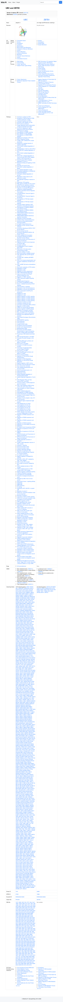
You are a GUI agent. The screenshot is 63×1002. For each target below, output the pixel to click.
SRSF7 (32, 811)
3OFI (25, 924)
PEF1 (20, 749)
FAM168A (32, 659)
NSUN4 (17, 737)
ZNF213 (32, 884)
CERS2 (27, 631)
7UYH (33, 955)
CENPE (21, 630)
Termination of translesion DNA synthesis (26, 304)
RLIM (20, 781)
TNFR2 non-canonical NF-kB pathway (25, 307)
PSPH (20, 769)
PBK (17, 747)
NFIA (34, 731)
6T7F (17, 947)
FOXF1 (32, 663)
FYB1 (22, 664)
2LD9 (19, 912)
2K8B (32, 909)
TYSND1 (26, 844)
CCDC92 (22, 624)
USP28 (28, 863)
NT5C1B (21, 737)
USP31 (20, 865)
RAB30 (28, 770)
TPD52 (21, 833)
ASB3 (20, 605)
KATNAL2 (18, 690)
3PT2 (20, 926)
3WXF (23, 928)
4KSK (17, 934)
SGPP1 (33, 799)
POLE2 (27, 755)
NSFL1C (27, 735)
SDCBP (20, 797)
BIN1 (20, 614)
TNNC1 (29, 829)
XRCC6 (17, 879)
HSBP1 (30, 680)
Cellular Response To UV (43, 101)
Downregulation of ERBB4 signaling (25, 132)
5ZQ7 (19, 942)
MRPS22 (30, 717)
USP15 (27, 861)
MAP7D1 (28, 702)
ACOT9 (17, 589)
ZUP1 (21, 888)
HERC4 (17, 677)
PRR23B (33, 765)
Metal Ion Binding (42, 72)
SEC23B (18, 798)
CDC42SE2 (18, 627)
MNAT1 (33, 712)
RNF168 (25, 786)
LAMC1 (17, 696)
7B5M (25, 951)
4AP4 (17, 930)
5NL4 (19, 940)
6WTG (17, 951)
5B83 (24, 938)
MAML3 (38, 589)
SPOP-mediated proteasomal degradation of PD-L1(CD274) (26, 541)
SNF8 (24, 806)
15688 (38, 894)
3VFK (25, 927)
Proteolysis (19, 974)
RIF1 (23, 780)
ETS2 (17, 658)
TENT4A (21, 822)
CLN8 (34, 634)
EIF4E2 (17, 653)
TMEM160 (23, 826)
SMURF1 (27, 805)
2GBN (20, 908)
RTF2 (28, 792)
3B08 (19, 919)
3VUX (31, 927)
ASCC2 (26, 605)
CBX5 (31, 623)
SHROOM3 (32, 801)
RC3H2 (28, 776)
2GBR (23, 908)
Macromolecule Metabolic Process (24, 971)
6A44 (25, 942)
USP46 (24, 868)
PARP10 (28, 745)
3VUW (28, 927)
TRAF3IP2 (18, 834)
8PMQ (19, 960)
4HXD (28, 931)
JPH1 (27, 688)
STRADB (21, 813)
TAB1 (34, 815)
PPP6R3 (18, 762)
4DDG (31, 930)
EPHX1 (17, 655)
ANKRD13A (26, 596)
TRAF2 (29, 833)
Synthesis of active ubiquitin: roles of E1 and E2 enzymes (26, 395)
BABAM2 (27, 610)
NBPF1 (24, 726)
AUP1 (21, 609)
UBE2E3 (18, 850)
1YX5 (28, 905)
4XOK (20, 937)
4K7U (30, 933)
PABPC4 (18, 745)
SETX (20, 799)
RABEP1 (23, 772)
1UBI (34, 903)
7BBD (31, 951)
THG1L (17, 823)
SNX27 (24, 808)
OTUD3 (28, 741)
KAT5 (50, 588)
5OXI (20, 941)
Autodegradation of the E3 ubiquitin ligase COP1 (25, 246)
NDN (45, 589)
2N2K (20, 915)
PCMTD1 (30, 747)
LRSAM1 (24, 699)
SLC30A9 (27, 802)
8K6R (27, 959)
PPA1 (32, 756)
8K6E (19, 959)
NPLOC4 (30, 734)
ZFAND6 (26, 883)
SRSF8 (17, 812)
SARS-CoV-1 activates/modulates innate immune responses (26, 493)
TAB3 (19, 816)
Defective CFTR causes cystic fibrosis (25, 313)
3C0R (28, 919)
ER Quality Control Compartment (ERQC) (26, 427)
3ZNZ (34, 928)
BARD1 (24, 612)
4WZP (17, 937)
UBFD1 (21, 854)
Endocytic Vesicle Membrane (23, 56)
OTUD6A (21, 742)
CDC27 (24, 626)
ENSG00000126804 (41, 897)
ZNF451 (17, 886)
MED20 (21, 709)
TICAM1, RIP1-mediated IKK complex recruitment (25, 141)
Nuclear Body (41, 43)
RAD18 (30, 772)
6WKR (32, 949)
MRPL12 (25, 715)
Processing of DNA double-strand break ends (26, 334)
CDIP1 (20, 628)
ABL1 (17, 588)
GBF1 (27, 666)
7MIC (32, 953)
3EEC (17, 920)
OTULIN (21, 744)
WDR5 (27, 875)
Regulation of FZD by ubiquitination (25, 271)
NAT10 (21, 726)
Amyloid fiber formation (22, 523)
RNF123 (25, 783)
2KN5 (31, 910)
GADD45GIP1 (29, 664)
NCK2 (21, 728)
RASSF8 (31, 774)
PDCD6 (17, 748)
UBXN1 (24, 855)
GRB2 (26, 669)
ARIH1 (29, 602)
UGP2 (34, 856)
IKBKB (20, 684)
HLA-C (29, 677)
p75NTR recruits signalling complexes (25, 185)
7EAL (20, 952)
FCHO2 (33, 662)
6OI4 (17, 945)
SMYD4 (17, 806)
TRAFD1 (33, 834)
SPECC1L (22, 809)
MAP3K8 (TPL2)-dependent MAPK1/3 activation (25, 315)
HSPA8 (25, 681)
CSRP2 (28, 639)
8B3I (20, 958)
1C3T (17, 902)
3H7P (25, 920)
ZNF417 (42, 592)
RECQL (21, 777)
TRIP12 (32, 838)
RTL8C (17, 794)
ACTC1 (27, 589)
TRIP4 (17, 840)
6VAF (31, 948)
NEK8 (21, 731)
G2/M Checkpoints (21, 371)
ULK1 (24, 858)
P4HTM (28, 744)
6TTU (25, 947)
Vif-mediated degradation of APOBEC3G (26, 171)
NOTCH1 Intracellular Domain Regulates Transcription (26, 191)
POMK (25, 756)
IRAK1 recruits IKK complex (23, 462)
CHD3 (25, 632)
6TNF (22, 947)
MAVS (27, 706)
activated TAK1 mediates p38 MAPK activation (25, 258)
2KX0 (34, 910)
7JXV (28, 952)
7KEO (17, 953)
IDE (29, 683)
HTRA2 (32, 681)
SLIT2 (28, 804)
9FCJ (25, 965)
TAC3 (22, 816)
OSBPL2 (25, 740)
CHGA (32, 632)
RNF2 (21, 787)
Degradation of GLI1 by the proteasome (26, 288)
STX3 (28, 813)
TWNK (17, 844)
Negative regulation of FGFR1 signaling (25, 296)
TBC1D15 (22, 818)
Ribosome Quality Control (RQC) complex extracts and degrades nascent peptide (26, 554)
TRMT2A (21, 840)
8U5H (30, 962)
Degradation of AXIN (21, 268)
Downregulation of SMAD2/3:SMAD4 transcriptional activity (25, 208)
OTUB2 (20, 741)
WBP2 (17, 875)
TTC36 (23, 841)
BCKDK (21, 613)
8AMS (33, 956)
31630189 (40, 574)
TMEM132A (18, 826)
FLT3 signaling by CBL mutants (24, 502)
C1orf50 (24, 619)
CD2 (33, 624)
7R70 (25, 955)
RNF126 (33, 783)
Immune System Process (44, 83)
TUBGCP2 (30, 843)
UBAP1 (27, 845)
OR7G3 (21, 740)
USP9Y (17, 870)
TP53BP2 (18, 833)
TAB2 (17, 816)
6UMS (20, 948)
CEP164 (28, 630)
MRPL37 (22, 716)
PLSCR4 (29, 754)
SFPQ (27, 799)
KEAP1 (20, 691)
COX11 (29, 638)
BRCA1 (28, 616)
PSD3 (21, 766)
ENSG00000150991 (20, 897)
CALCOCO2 (32, 619)
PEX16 (30, 749)
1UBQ (17, 905)
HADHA (28, 673)
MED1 (31, 708)
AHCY (17, 592)
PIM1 (54, 589)
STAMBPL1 (29, 812)
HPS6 (24, 680)
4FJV (22, 931)
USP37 (20, 866)
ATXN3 (26, 607)
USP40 (30, 866)
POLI (33, 755)
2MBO (33, 912)
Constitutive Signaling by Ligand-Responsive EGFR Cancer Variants (25, 128)
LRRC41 (20, 699)
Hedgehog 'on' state (21, 293)
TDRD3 (30, 820)
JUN (30, 688)
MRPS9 (17, 720)
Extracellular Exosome (22, 58)
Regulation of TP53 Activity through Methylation (25, 361)
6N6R (28, 944)
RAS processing (20, 485)
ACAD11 (32, 588)
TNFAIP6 (30, 827)
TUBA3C (30, 841)
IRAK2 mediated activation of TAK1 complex (25, 466)
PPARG (17, 758)
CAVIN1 (28, 621)
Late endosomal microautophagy (24, 474)
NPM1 (34, 734)
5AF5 (34, 937)
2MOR (28, 913)
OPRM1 (17, 740)
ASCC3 (30, 605)
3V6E (22, 927)
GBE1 (24, 666)
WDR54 (31, 875)
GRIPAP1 (30, 669)
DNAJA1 (29, 648)
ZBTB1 (47, 19)
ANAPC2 (18, 595)
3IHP (19, 921)
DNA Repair (40, 89)
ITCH (25, 687)
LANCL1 (21, 696)
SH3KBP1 (18, 801)
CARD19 (18, 621)
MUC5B (21, 723)
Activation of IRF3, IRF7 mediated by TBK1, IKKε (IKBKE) (25, 459)
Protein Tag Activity (21, 64)
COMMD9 (18, 637)
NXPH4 (24, 738)
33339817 (24, 582)
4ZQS (25, 937)
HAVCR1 (18, 674)
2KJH (25, 910)
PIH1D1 (33, 751)
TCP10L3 (24, 820)
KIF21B (22, 692)
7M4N (23, 953)
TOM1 (21, 830)
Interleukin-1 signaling (22, 445)
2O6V (26, 915)
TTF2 (26, 841)
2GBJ (31, 906)
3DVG (30, 919)
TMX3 (22, 827)
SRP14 (22, 811)
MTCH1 (26, 720)
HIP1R (25, 677)
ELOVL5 (23, 653)
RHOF (17, 780)
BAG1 (30, 610)
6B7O (33, 942)
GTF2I (29, 670)
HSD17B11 (18, 681)
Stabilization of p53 (21, 373)
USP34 (31, 865)
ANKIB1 (22, 596)
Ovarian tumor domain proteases (24, 327)
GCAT (30, 666)
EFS (22, 652)
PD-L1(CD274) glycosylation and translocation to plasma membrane (24, 547)
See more (18, 985)
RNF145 (30, 784)
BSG (20, 617)
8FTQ (30, 958)
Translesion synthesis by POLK (24, 302)
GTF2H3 (21, 670)
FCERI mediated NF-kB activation (24, 235)
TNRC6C (18, 830)
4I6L (31, 931)
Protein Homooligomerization (44, 111)
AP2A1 (29, 599)
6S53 (30, 945)
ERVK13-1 (28, 656)
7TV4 (28, 955)
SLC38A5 (18, 804)
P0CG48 (17, 899)
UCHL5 (24, 856)
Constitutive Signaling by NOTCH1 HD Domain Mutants (25, 233)
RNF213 (24, 787)
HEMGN (47, 588)
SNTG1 (20, 808)
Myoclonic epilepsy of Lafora (23, 252)
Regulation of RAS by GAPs (23, 306)
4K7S (28, 933)
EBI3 (33, 651)
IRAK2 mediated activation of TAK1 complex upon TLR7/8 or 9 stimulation (25, 514)
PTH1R (24, 769)
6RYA (28, 945)
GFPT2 (33, 666)
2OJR (28, 915)
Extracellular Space (21, 40)
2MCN (20, 913)
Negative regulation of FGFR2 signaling (25, 297)
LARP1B (33, 696)
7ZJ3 (22, 956)
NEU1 (27, 731)
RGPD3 (24, 779)
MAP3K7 (18, 702)
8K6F (22, 959)
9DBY (25, 963)
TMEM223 (18, 827)
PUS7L (17, 770)
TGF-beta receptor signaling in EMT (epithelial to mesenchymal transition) (25, 205)
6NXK (33, 944)
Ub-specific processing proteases (24, 325)
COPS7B (18, 638)
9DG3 (31, 963)
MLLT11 (29, 712)
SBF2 (20, 795)
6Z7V (20, 951)
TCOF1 (20, 820)
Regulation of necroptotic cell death (25, 310)
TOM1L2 (29, 830)
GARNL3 (21, 666)
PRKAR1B (18, 763)
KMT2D (32, 694)
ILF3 (26, 684)
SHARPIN (23, 801)
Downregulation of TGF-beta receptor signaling (25, 199)
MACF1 (17, 701)
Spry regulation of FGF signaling (24, 133)
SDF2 (23, 797)
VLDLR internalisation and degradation (25, 393)
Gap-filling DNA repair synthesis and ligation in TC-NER (25, 352)
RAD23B (22, 773)
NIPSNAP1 (31, 733)
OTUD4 (31, 741)
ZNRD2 (17, 887)
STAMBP (25, 812)
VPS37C (22, 873)
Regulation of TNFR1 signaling (24, 277)
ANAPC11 (32, 594)
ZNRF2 (24, 887)
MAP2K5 (33, 701)
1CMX (19, 902)
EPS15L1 (31, 655)
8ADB (30, 956)
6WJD (29, 949)
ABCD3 (31, 587)
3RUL (28, 926)
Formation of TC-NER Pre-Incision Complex (24, 345)
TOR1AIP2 (26, 831)
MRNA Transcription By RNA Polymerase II (47, 103)
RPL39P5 (21, 790)
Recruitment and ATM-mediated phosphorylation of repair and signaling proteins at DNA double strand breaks (25, 331)
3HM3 (31, 920)
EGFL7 (24, 652)
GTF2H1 (17, 670)
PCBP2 (22, 747)
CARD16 (30, 620)
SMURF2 (32, 805)
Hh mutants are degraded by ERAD (25, 282)
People (18, 2)
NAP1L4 (17, 726)
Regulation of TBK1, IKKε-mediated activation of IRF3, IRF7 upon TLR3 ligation (25, 529)
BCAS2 (17, 613)
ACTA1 (20, 589)
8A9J (24, 956)
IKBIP (17, 684)
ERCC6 (20, 656)
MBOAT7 (18, 708)
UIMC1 (20, 858)
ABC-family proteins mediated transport (26, 253)
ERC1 (17, 656)
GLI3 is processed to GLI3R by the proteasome (25, 291)
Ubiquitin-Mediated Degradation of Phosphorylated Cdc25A (24, 374)
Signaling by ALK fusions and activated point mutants (26, 505)
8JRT (33, 958)
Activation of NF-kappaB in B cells (24, 122)
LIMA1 (21, 698)
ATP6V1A (22, 607)
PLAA (31, 752)
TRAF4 (22, 834)
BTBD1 (22, 617)
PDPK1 (28, 748)
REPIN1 (28, 777)
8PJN (17, 960)
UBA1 (29, 844)
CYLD (32, 642)
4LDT (25, 934)
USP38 (24, 866)
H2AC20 (33, 671)
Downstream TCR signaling (23, 182)
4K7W (33, 933)
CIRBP (30, 634)
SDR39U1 (30, 797)
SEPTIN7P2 (31, 798)
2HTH (29, 908)
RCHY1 (32, 776)
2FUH (25, 906)
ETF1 (32, 656)
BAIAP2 (17, 612)
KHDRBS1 (27, 691)
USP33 (27, 865)
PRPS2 (29, 765)
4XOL (23, 937)
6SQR (33, 945)
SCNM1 (38, 591)
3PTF (22, 926)
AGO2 (23, 591)
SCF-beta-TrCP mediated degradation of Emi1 (26, 150)
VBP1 (24, 870)
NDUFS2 (25, 730)
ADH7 (20, 591)
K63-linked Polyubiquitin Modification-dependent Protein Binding (46, 76)
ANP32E (22, 599)
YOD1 (34, 879)
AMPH (23, 594)
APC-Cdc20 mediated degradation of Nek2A (25, 167)
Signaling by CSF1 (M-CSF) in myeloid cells (25, 489)
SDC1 (29, 795)
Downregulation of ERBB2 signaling (25, 392)
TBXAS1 (25, 819)
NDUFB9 (21, 730)
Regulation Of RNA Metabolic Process (46, 985)
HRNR (27, 680)
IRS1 (21, 687)
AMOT (20, 594)
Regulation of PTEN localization (24, 423)
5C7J (27, 938)
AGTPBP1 (30, 591)
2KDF (19, 910)
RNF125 (29, 783)
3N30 (31, 923)
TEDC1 (17, 822)
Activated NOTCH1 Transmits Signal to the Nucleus (25, 194)
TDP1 (27, 820)
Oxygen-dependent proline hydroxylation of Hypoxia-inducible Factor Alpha (26, 125)
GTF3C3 (21, 671)
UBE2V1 (29, 852)
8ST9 (22, 962)
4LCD (22, 934)
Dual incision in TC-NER (22, 350)
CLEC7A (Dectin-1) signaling (23, 286)
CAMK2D (21, 620)
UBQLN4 (18, 855)
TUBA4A (22, 843)
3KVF (17, 923)
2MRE (31, 913)
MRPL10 (21, 715)
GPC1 (23, 669)
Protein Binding (20, 62)
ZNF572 (46, 592)
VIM (17, 872)
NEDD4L (18, 731)
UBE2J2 (17, 851)
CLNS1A (18, 635)
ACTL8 (17, 591)
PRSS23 (18, 766)
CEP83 (24, 631)
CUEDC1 (25, 641)
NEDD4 (33, 730)
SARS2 (31, 794)
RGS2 (27, 779)
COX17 (32, 638)
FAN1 (20, 660)
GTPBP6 (26, 671)
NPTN (20, 735)
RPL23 (29, 788)
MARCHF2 (18, 705)
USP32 (24, 865)
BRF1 (17, 617)
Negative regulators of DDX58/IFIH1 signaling (25, 457)
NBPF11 (32, 726)
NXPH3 (20, 738)
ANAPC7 (22, 595)
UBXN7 (17, 856)
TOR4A (30, 831)
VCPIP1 (33, 870)
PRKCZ (25, 763)
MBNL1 (30, 706)
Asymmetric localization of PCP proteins (26, 267)
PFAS (33, 749)
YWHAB (17, 880)
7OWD (22, 955)
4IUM (19, 933)
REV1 (32, 777)
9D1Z (19, 963)
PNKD (20, 755)
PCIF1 (26, 747)
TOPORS (21, 831)
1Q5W (23, 903)
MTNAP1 (22, 722)
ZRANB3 (18, 888)
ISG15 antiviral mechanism (23, 124)
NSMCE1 (32, 735)
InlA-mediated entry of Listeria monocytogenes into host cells (24, 409)
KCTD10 (26, 690)
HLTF (32, 677)
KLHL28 (25, 694)
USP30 (17, 865)
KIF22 (25, 692)
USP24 (17, 863)
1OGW (20, 903)
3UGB (17, 927)
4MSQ (20, 935)
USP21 (28, 862)
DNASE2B (26, 649)
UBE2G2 (26, 850)
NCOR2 (33, 728)
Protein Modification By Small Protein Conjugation (25, 976)
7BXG (17, 952)
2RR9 (20, 916)
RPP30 (31, 790)
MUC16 (17, 723)
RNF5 (23, 788)
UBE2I (51, 591)
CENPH (24, 630)
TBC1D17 (27, 818)
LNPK (33, 698)
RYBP (23, 794)
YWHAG (21, 880)
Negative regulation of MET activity (25, 363)
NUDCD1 (25, 737)
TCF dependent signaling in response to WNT (26, 180)
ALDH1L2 (21, 592)
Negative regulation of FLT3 (23, 501)
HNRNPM (18, 680)
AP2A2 (32, 599)
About (13, 2)
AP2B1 (17, 600)
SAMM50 (27, 794)
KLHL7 (28, 694)
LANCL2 (25, 696)
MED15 (17, 709)
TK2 (32, 823)
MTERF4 (30, 720)
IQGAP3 (17, 687)
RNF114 (17, 783)
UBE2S (21, 852)
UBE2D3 (22, 848)
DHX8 (23, 646)
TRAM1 (17, 836)
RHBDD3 (31, 779)
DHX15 (20, 646)
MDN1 (28, 708)
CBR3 (28, 623)
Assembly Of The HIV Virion (23, 165)
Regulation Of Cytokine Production (46, 82)
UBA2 (32, 844)
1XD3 (22, 905)
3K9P (33, 921)
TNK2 (26, 829)
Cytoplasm (19, 44)
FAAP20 (33, 658)
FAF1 (17, 659)
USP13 (20, 861)
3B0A (22, 919)
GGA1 (20, 667)
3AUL (17, 919)
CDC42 (31, 626)
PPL (26, 758)
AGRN (26, 591)
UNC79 (29, 858)
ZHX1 (21, 884)
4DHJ (17, 931)
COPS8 (21, 638)
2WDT (28, 916)
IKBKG (23, 684)
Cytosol (18, 50)
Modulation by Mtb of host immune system (24, 479)
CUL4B (26, 642)
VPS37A (33, 872)
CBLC (22, 623)
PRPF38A (21, 765)
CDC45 (22, 627)
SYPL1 (30, 815)
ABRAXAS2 (27, 588)
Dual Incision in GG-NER (22, 343)
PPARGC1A (22, 758)
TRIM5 (28, 838)
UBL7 (24, 854)
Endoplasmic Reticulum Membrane (25, 49)
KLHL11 (17, 694)
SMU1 (23, 805)
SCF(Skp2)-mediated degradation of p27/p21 (25, 174)
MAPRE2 (27, 703)
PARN (24, 745)
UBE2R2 (18, 852)
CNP (27, 635)
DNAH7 (24, 648)
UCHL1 (20, 856)
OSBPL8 (29, 740)
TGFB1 (28, 822)
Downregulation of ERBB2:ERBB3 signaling (24, 135)
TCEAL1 (32, 819)
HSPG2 (29, 681)
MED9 (24, 709)
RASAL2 (23, 774)
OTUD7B (18, 744)
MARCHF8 (23, 706)
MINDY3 (21, 712)
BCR (28, 613)
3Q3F (25, 926)
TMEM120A (22, 824)
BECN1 (31, 613)
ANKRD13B (32, 596)
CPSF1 (17, 639)
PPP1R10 (18, 759)
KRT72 (17, 695)
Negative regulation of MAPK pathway (25, 309)
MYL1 (21, 724)
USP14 (24, 861)
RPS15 (20, 791)
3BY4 (25, 919)
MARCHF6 (28, 705)
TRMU (24, 840)
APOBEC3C (18, 602)
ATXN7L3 (18, 609)
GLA (30, 667)
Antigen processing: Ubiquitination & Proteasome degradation (25, 532)
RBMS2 (25, 776)
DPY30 (27, 651)
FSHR (17, 664)
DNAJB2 (18, 649)
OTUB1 (17, 741)
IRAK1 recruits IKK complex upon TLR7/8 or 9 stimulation (24, 511)
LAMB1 (31, 695)
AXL (27, 609)
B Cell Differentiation (42, 96)
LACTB (20, 695)
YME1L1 (31, 879)
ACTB (24, 589)
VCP (30, 870)
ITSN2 (17, 688)
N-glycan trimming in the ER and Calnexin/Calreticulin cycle (24, 274)
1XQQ (25, 905)
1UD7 (20, 905)
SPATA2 (17, 809)
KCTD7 (29, 690)
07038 (17, 894)
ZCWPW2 (26, 882)
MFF (32, 709)
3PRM (17, 926)
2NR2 (23, 915)
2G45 (28, 906)
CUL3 (19, 642)
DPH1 (24, 651)
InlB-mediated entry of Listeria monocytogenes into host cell (23, 404)
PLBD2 (17, 754)
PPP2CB (31, 759)
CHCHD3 (22, 632)
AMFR (17, 594)
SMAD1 (20, 805)
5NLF (22, 940)
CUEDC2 (29, 641)
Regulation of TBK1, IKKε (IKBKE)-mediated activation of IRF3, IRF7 (25, 525)
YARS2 (23, 879)
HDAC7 (20, 676)
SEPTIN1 (26, 798)
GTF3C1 (17, 671)
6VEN (17, 949)
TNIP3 (20, 829)
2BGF (20, 906)
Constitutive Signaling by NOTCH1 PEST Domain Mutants (26, 228)
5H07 (17, 940)
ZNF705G (22, 886)
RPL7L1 (25, 790)
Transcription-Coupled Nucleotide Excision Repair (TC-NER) (24, 348)
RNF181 (33, 786)
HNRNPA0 (29, 678)
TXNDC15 (21, 844)
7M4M (20, 953)
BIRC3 (25, 614)
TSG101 (31, 840)
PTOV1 (27, 769)
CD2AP (17, 626)
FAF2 (19, 659)
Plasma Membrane (21, 51)
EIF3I (34, 652)
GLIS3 (17, 669)
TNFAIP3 (26, 827)
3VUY (17, 928)
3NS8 (19, 924)
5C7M (30, 938)
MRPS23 (18, 719)
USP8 (29, 869)
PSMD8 (17, 769)
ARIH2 (33, 602)
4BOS (22, 930)
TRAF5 (25, 834)
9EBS (33, 963)
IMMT (29, 684)
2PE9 (31, 915)
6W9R (23, 949)
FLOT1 (25, 663)
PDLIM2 (24, 748)
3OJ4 (30, 924)
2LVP (25, 912)
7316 (17, 891)
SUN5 (20, 815)
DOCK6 (21, 651)
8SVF (25, 962)
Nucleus (19, 42)
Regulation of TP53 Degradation (24, 359)
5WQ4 (25, 941)
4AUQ (19, 930)
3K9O (30, 921)
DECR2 (30, 645)
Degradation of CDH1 (21, 521)
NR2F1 (23, 735)
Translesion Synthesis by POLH (24, 121)
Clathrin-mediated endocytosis (24, 391)
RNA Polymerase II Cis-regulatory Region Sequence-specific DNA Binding (47, 62)
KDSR (17, 691)
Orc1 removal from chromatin (23, 366)
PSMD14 (22, 767)
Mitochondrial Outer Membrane (24, 47)
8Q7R (25, 960)
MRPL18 (29, 715)
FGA (20, 663)
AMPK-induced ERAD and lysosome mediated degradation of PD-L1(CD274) (25, 544)
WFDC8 (24, 876)
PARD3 (21, 745)
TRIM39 (21, 838)
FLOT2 (28, 663)
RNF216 (28, 787)
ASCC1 (23, 605)
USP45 (20, 868)
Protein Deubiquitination (22, 978)
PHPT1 (29, 751)
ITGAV (28, 687)
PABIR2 (32, 744)
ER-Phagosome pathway (22, 130)
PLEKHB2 (24, 754)
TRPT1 (27, 840)
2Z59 (19, 917)
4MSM (17, 935)
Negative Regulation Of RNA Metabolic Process (46, 982)
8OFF (32, 959)
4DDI (34, 930)
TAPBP (31, 816)
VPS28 (26, 872)
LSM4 (28, 699)
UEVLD (28, 856)
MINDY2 (17, 712)
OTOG (33, 740)
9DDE (28, 963)
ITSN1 (31, 687)
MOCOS (17, 713)
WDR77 (20, 876)
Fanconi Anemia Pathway (22, 354)
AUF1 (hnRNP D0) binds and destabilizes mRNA (26, 265)
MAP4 (21, 702)
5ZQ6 (17, 942)
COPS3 (29, 637)
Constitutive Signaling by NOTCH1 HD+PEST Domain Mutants (24, 237)
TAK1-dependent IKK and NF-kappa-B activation (25, 255)
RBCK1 (21, 776)
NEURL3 (30, 731)
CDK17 (24, 628)
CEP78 (20, 631)
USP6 (24, 869)
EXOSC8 (23, 658)
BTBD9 (26, 617)
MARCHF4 (23, 705)
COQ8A (25, 638)
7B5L (22, 951)
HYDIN (21, 683)
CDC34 (27, 626)
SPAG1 (31, 808)
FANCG (43, 588)
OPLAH (33, 738)
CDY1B (17, 630)
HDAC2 (28, 674)
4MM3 (31, 934)
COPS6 (33, 637)
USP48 (31, 868)
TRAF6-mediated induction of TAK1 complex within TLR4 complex (25, 469)
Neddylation (19, 425)
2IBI (31, 908)
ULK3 (26, 858)
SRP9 (25, 811)
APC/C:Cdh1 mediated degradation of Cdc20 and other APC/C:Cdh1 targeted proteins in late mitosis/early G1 (25, 157)
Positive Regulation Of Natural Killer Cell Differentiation (47, 98)
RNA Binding (20, 61)
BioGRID (15, 14)
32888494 (49, 569)
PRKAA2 (29, 762)
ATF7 (33, 606)
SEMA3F (22, 798)
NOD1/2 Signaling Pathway (23, 139)
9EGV (17, 965)
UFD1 (31, 856)
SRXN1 (21, 812)
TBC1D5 (17, 819)
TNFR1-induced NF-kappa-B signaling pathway (25, 278)
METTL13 (28, 709)
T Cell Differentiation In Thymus (45, 100)
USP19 (21, 862)
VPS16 (19, 872)
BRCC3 (32, 616)
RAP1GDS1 (18, 774)
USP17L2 (18, 862)
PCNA (33, 747)
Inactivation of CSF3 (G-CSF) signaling (25, 496)
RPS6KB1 (18, 792)
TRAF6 (29, 834)
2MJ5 (25, 913)
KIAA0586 (18, 692)
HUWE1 (17, 683)
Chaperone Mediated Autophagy (24, 473)
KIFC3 (28, 692)
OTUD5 (17, 742)
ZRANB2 (32, 887)
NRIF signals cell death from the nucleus (26, 183)
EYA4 (30, 658)
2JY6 (22, 909)
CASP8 (24, 621)
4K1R (25, 933)
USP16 (31, 861)
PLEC (20, 754)
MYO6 (26, 724)
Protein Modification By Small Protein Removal (25, 983)
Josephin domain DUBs (22, 324)
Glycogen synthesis (21, 245)
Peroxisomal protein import (23, 446)
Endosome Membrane (22, 53)
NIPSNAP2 (18, 734)
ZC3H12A (33, 880)
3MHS (25, 923)
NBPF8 (25, 727)
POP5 (29, 756)
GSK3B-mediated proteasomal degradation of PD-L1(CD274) (24, 539)
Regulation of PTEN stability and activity (26, 424)
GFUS (17, 667)
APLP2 (31, 600)
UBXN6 (32, 855)
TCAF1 (28, 819)
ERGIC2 (24, 656)
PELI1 (27, 749)
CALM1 (17, 620)
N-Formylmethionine (21, 566)
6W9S (26, 949)
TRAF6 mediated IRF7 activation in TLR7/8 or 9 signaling (25, 508)
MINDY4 (25, 712)
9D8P (22, 963)
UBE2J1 (30, 850)
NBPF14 (22, 727)
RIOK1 (28, 780)
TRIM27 (29, 837)
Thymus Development (43, 110)
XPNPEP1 (27, 877)
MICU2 (28, 710)
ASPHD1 (18, 606)
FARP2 (23, 660)
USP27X (24, 863)
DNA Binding (41, 67)
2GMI (26, 908)
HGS (20, 677)
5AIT (19, 938)
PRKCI (22, 763)
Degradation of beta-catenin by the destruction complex (24, 177)
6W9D (20, 949)
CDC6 (26, 627)
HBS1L (21, 674)
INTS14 (30, 685)
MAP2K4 (29, 701)
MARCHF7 (18, 706)
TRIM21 (30, 836)
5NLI (25, 940)
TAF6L (28, 816)
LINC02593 (25, 698)
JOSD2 (24, 688)
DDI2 (17, 645)
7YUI (17, 956)
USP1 (25, 859)
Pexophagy (19, 487)
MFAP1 (42, 589)
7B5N (28, 951)
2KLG (28, 910)
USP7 (27, 869)
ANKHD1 (18, 596)
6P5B (19, 945)
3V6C (20, 927)
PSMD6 (30, 767)
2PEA (17, 916)
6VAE (29, 948)
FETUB (17, 663)
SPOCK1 (27, 809)
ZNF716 (26, 886)
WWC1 (31, 876)
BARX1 (27, 612)
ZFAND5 (22, 883)
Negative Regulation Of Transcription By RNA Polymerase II (47, 80)
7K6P (31, 952)
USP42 (17, 868)
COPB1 (22, 637)
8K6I (24, 959)
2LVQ (27, 912)
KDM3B (33, 690)
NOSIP (22, 734)
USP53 (17, 869)
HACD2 (25, 673)
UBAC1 (20, 845)
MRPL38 (26, 716)
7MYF (17, 955)
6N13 (25, 944)
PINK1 (21, 752)
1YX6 (31, 905)
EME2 (26, 653)
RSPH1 (22, 792)
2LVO (22, 912)
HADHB (32, 673)
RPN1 (28, 790)
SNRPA (32, 806)
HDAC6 (17, 676)
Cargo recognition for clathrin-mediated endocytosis (25, 388)
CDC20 (20, 626)
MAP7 (24, 702)
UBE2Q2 (33, 851)
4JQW (22, 933)
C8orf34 (27, 619)
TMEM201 (28, 826)
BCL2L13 (25, 613)
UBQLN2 (32, 854)
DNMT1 (17, 651)
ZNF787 (30, 886)
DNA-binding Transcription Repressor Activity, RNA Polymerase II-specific (46, 64)
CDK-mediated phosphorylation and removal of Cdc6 (25, 368)
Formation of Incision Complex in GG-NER (25, 338)
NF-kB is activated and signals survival (25, 186)
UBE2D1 (18, 848)
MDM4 (24, 708)
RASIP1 (27, 774)
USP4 (27, 866)
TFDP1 (25, 822)
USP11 (32, 859)
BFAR (17, 614)
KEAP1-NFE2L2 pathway (22, 516)
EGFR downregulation (22, 172)
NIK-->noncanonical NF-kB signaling (25, 311)
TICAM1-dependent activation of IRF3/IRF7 (24, 440)
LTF (30, 699)
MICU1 (24, 710)
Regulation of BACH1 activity (23, 503)
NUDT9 (29, 737)
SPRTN (30, 809)
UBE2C (31, 847)
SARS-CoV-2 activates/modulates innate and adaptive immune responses (26, 498)
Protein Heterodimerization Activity (46, 74)
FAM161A (39, 588)
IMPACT (32, 684)
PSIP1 (24, 766)
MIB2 (17, 710)
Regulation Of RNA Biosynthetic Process (47, 977)
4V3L (32, 935)
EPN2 (20, 655)
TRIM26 (25, 837)
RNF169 (29, 786)
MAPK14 (18, 703)
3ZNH (28, 928)
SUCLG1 (32, 813)
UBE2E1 (30, 848)
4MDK (28, 934)
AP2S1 (24, 600)
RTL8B (31, 792)
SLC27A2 (23, 802)
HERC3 (31, 676)
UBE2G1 (22, 850)
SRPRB (29, 811)
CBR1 (25, 623)
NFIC (17, 733)
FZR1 (25, 664)
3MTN (28, 923)
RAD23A (18, 773)
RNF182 (17, 787)
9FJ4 (30, 965)
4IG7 (17, 933)
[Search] (60, 2)
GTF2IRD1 (33, 670)
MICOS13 (20, 710)
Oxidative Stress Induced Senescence (25, 220)
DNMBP (31, 649)
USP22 (31, 862)
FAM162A (28, 659)
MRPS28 (26, 719)
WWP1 (17, 877)
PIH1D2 (51, 589)
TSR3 (17, 841)
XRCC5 (31, 877)
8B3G (17, 958)
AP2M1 (20, 600)
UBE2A (27, 847)
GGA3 (23, 667)
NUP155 (33, 737)
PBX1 (19, 747)
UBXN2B (28, 855)
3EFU (20, 920)
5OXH (17, 941)
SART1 (17, 795)
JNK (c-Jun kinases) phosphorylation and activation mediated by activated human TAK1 (26, 261)
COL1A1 (30, 635)
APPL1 (23, 602)
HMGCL (21, 678)
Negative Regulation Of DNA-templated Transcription (47, 972)
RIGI (25, 780)
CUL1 (33, 641)
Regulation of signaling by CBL (24, 450)
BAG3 (33, 610)
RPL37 (17, 790)
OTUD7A (30, 742)
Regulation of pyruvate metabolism (24, 537)
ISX (23, 687)
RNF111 (31, 781)
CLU (21, 635)
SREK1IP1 (18, 811)
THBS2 (31, 822)
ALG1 (24, 592)
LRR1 (17, 699)
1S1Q (26, 903)
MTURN (29, 722)
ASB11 (31, 603)
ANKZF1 (18, 599)
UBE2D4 (26, 848)
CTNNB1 (18, 641)
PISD (24, 752)
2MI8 (23, 913)
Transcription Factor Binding (44, 987)
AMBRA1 (28, 592)
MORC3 (25, 713)
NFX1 (19, 733)
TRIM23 (17, 837)
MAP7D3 (32, 702)
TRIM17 (26, 836)
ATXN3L (30, 607)
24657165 (26, 12)
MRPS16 (22, 717)
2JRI (19, 909)
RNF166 (21, 786)
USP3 (31, 863)
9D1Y (17, 963)
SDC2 (32, 795)
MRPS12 (18, 717)
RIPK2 (17, 781)
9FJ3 (28, 965)
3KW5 (20, 923)
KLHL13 (21, 694)
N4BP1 (30, 724)
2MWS (17, 915)
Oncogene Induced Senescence (24, 224)
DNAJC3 (22, 649)
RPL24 (32, 788)
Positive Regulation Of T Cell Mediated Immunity (46, 87)
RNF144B (26, 784)
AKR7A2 (48, 587)
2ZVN (25, 917)
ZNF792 (33, 886)
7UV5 (31, 955)
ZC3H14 (17, 882)
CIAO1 (27, 634)
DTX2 (30, 651)
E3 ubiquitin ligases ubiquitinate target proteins (25, 401)
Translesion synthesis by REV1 (24, 117)
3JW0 (27, 921)
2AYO (17, 906)
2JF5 (17, 909)
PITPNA (28, 752)
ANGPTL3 (26, 595)
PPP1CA (33, 758)
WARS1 (31, 873)
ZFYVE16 (30, 883)
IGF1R (32, 683)
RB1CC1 (18, 776)
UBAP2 (31, 845)
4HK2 (25, 931)
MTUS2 (33, 722)
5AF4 (31, 937)
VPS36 (29, 872)
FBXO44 (29, 662)
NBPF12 (17, 727)
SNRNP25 (27, 806)
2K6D (29, 909)
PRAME (21, 762)
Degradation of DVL (21, 270)
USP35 (17, 866)
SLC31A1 (32, 802)
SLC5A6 (22, 804)
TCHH (17, 820)
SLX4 (31, 804)
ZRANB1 (28, 887)
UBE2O (25, 851)
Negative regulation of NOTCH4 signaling (26, 471)
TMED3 (17, 824)
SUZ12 (23, 815)
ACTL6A (31, 589)
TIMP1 (27, 823)
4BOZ (25, 930)
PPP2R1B (18, 760)
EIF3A (28, 652)
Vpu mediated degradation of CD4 (24, 169)
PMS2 (17, 755)
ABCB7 (28, 587)
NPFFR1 (26, 734)
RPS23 (24, 791)
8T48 (28, 962)
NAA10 (33, 724)
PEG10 (23, 749)
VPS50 (25, 873)
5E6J (33, 938)
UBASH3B (23, 847)
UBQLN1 (28, 854)
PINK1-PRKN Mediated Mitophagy (24, 272)
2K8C (17, 910)
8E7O (22, 958)
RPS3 (31, 791)
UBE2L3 (21, 851)
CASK (21, 621)
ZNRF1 (20, 887)
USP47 (27, 868)
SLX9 (17, 805)
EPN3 (23, 655)
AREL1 (26, 602)
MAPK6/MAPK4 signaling (23, 320)
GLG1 (32, 667)
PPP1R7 (22, 759)
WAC (28, 873)
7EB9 (25, 952)
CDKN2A (28, 628)
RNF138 (17, 784)
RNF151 (17, 786)
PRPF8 (25, 765)
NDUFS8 (29, 730)
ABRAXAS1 (21, 588)
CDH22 (17, 628)
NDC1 (17, 730)
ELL (20, 653)
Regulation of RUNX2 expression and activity (25, 415)
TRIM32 (33, 837)
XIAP (23, 877)
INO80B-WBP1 (21, 685)
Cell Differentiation (42, 94)
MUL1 (24, 723)
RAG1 (25, 773)
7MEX (29, 953)
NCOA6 (29, 728)
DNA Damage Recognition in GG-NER (25, 336)
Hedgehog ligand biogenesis (23, 281)
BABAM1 (22, 610)
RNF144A (22, 784)
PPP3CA (32, 760)
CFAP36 (17, 632)
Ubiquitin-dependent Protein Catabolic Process (25, 980)
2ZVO (28, 917)
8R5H (28, 960)
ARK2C (17, 603)
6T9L (19, 947)
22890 (38, 891)
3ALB (33, 917)
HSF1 (22, 681)
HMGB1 (17, 678)
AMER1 (32, 592)
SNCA (20, 806)
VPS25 (22, 872)
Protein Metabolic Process (23, 969)
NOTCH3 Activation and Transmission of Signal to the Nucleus (26, 434)
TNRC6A (33, 829)
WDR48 (24, 875)
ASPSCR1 (22, 606)
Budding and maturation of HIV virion (25, 137)
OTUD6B (25, 742)
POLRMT (22, 756)
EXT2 (27, 658)
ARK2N (21, 603)
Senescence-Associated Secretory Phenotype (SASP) (24, 221)
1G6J (30, 902)
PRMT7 (17, 765)
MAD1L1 (21, 701)
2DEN (22, 906)
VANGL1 (21, 870)
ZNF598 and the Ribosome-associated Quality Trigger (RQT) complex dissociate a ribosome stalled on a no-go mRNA (26, 562)
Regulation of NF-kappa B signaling (25, 517)
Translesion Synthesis (43, 93)
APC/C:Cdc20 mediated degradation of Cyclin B (25, 146)
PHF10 (17, 751)
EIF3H (31, 652)
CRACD (24, 639)
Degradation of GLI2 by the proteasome (26, 289)
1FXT (28, 902)
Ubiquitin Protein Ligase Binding (24, 65)
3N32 (34, 923)
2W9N (25, 916)
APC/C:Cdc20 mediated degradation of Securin (25, 153)
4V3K (29, 935)
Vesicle (18, 57)
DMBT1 (17, 648)
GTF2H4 (25, 670)
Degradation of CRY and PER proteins (25, 549)
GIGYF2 (27, 667)
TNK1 (23, 829)
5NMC (27, 940)
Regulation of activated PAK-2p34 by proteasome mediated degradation (25, 188)
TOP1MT (33, 830)
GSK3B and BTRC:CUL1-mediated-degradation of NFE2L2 (25, 519)
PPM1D (29, 758)
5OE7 (30, 940)
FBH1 (29, 660)
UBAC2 (24, 845)
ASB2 (17, 605)
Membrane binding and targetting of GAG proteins (26, 163)
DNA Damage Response (43, 92)
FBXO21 (17, 662)
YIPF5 (27, 879)
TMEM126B (27, 824)
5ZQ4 (31, 941)
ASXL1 (26, 606)
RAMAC (29, 773)
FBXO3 (21, 662)
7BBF (34, 951)
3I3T (34, 920)
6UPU (23, 948)
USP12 (17, 861)
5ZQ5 (34, 941)
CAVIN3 (32, 621)
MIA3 (34, 709)
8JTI (17, 959)
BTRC (31, 617)
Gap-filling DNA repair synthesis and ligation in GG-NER (25, 341)
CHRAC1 (21, 634)
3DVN (33, 919)
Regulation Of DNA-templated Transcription (44, 969)
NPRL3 (17, 735)
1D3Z (22, 902)
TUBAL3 (26, 843)
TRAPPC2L (22, 836)
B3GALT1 (30, 609)
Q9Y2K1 (39, 899)
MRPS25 (22, 719)
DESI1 (17, 646)
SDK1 (26, 797)
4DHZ (19, 931)
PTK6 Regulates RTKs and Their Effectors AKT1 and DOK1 (24, 380)
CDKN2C (32, 628)
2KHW (22, 910)
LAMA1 (24, 695)
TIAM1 (24, 823)
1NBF (17, 903)
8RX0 (31, 960)
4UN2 (26, 935)
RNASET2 (24, 781)
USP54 (20, 869)
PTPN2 (31, 769)
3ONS (33, 924)
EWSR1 (54, 587)
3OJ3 (27, 924)
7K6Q (34, 952)
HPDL (21, 680)
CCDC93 (26, 624)
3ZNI (31, 928)
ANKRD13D (18, 598)
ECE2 (19, 652)
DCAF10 (25, 644)
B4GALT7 (18, 610)
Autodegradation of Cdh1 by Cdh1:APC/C (26, 149)
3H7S (28, 920)
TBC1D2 (31, 818)
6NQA (30, 944)
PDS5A (32, 748)
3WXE (20, 928)
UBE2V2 (33, 852)
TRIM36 (17, 838)
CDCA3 (29, 627)
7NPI (20, 955)
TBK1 (21, 819)
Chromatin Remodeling (43, 90)
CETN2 (31, 631)
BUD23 (20, 619)
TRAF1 (42, 591)
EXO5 (20, 658)
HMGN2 (25, 678)
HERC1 (28, 676)
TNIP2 (17, 829)
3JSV (22, 921)
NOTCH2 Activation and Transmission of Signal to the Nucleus (26, 240)
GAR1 (17, 666)
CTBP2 (31, 639)
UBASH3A (18, 847)
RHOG (20, 780)
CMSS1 (24, 635)
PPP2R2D (23, 760)
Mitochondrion (20, 46)
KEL (23, 691)
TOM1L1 (25, 830)
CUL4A (22, 642)
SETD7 (17, 799)
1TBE (31, 903)
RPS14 (17, 791)
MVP (31, 723)
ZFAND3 (17, 883)
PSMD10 (32, 766)
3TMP (31, 926)
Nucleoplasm (20, 43)
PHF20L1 (21, 751)
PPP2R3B (27, 760)
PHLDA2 (25, 751)
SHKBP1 (27, 801)
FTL (19, 664)
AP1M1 (25, 599)
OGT (27, 738)
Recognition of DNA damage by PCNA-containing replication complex (25, 118)
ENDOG (30, 653)
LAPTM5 (29, 696)
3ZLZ (26, 928)
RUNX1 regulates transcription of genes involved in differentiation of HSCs (26, 412)
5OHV (33, 940)
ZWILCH (24, 888)
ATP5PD (18, 607)
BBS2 (31, 612)
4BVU (28, 930)
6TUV (27, 947)
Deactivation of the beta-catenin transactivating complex (24, 249)
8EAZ (25, 958)
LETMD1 (18, 698)
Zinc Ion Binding (41, 69)
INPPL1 (27, 685)
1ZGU (34, 905)
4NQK (23, 935)
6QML (25, 945)
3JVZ (25, 921)
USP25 (20, 863)
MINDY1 (31, 710)
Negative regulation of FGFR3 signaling (25, 299)
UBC (26, 19)
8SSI (34, 960)
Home (9, 2)
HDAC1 (25, 674)
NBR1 (32, 727)
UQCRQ (22, 859)
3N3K (17, 924)
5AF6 (17, 938)
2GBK (34, 906)
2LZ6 (30, 912)
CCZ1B (29, 624)
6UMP (17, 948)
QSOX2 (21, 770)
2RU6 (22, 916)
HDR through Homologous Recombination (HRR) (26, 317)
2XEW (31, 916)
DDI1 (33, 644)
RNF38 (17, 788)
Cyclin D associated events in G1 (24, 370)
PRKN (29, 763)
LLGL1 (29, 698)
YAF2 (20, 879)
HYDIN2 (25, 683)
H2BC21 (17, 673)
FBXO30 (25, 662)
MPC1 (28, 713)
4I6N (33, 931)
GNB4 (20, 669)
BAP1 (21, 612)
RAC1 (27, 772)
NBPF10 (28, 726)
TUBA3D (18, 843)
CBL (17, 623)
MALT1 (25, 701)
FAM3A (17, 660)
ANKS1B (33, 598)
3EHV (22, 920)
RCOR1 (17, 777)
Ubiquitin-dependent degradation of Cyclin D (26, 377)
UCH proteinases (21, 321)
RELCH (24, 777)
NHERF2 (26, 733)
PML (32, 754)
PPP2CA (27, 759)
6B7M (30, 942)
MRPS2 (26, 717)
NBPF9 (29, 727)
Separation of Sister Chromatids (24, 218)
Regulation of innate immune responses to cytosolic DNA (26, 242)
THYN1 (20, 823)
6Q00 (22, 945)
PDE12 (20, 748)
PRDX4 (25, 762)
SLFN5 (25, 804)
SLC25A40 (18, 802)
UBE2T (25, 852)
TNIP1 (33, 827)
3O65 (22, 924)
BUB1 (17, 619)
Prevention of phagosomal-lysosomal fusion (25, 476)
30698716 (30, 569)
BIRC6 (29, 614)
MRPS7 (30, 719)
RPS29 (27, 791)
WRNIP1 (28, 876)
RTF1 (25, 792)
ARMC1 (24, 603)
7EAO (22, 952)
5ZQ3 (28, 941)
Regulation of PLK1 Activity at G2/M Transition (25, 226)
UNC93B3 (18, 859)
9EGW (20, 965)
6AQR (27, 942)
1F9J (25, 902)
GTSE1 (29, 671)
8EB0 (28, 958)
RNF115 (21, 783)
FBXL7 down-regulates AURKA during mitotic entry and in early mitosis (25, 386)
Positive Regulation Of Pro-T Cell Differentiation (45, 113)
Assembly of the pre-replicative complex (26, 364)
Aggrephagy (19, 482)
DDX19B (20, 645)
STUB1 (25, 813)
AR (51, 587)
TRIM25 (21, 837)
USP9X (33, 869)
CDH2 (32, 627)
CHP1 (17, 634)
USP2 (25, 862)
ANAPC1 (27, 594)
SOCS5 (28, 808)
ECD (17, 652)
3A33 (31, 917)
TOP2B (17, 831)
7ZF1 (19, 956)
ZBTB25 (38, 592)
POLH (31, 755)
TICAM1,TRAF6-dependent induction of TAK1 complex (26, 443)
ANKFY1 (31, 595)
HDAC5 (32, 674)
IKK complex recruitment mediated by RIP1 (25, 464)
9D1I (33, 962)
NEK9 (24, 731)
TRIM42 (46, 591)
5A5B (28, 937)
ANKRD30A (23, 598)
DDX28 (23, 645)
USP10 (28, 859)
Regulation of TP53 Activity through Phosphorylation (25, 356)
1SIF (29, 903)
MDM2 (21, 708)
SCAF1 (23, 795)
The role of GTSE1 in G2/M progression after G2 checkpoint (26, 383)
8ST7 (17, 962)
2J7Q (34, 908)
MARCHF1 (32, 703)
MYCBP (17, 724)
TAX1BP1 (18, 818)
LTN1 (33, 699)
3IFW (17, 921)
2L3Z (17, 912)
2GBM (17, 908)
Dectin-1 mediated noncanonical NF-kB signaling (25, 284)
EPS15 (26, 655)
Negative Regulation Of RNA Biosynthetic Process (44, 979)
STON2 (17, 813)
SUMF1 (17, 815)
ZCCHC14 (22, 882)
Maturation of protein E (22, 491)
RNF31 (31, 787)
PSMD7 (33, 767)
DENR (34, 645)
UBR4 (21, 855)
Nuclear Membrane (42, 44)
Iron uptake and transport (22, 455)
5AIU (22, 938)
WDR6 (17, 876)
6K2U (19, 944)
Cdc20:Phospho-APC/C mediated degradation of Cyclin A (24, 160)
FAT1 (27, 660)
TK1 (30, 823)
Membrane (19, 54)
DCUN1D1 (29, 644)
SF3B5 (23, 799)
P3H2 (25, 744)
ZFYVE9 (18, 884)
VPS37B (18, 873)
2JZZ (24, 909)
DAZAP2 (21, 644)
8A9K (27, 956)
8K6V (30, 959)
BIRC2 (22, 614)
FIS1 (23, 663)
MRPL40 (30, 716)
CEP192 (32, 630)
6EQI (17, 944)
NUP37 (17, 738)
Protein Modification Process (23, 970)
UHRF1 (17, 858)
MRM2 (32, 713)
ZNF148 (28, 884)
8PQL (23, 960)
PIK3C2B (18, 752)
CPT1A (20, 639)
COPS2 (25, 637)
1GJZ (33, 902)
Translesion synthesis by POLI (24, 303)
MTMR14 (18, 722)
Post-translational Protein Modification (25, 967)
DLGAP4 (31, 646)
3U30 (34, 926)
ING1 (17, 685)
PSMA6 (27, 766)
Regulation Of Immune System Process (47, 85)
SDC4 (17, 797)
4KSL (20, 934)
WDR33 (20, 875)
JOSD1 (20, 688)
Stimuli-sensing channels (22, 231)
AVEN (24, 609)
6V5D (26, 948)
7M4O (26, 953)
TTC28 (20, 841)
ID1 (27, 683)
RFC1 (17, 779)
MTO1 (25, 722)
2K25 (27, 909)
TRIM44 (25, 838)
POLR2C (18, 756)
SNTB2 (17, 808)
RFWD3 (20, 779)
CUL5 (29, 642)
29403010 (20, 582)
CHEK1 (28, 632)
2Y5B (17, 917)
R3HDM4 (25, 770)
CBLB (19, 623)
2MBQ (17, 913)
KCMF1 (22, 690)
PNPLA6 (24, 755)
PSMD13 (18, 767)
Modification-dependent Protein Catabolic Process (26, 81)
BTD (29, 617)
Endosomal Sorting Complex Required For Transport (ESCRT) (25, 452)
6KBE (22, 944)
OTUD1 (24, 741)
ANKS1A (29, 598)
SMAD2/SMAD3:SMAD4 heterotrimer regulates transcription (25, 213)
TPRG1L (26, 833)
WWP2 (20, 877)
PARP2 (32, 745)
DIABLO (27, 646)
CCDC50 (18, 624)
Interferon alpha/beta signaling (23, 449)
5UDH (22, 941)
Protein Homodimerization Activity (45, 71)
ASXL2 (30, 606)
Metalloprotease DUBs (22, 328)
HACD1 (21, 673)
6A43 (22, 942)
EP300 (33, 653)
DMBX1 (21, 648)
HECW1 (24, 676)
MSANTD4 (21, 720)
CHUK (24, 634)
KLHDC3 (32, 692)
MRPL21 (18, 716)
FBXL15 (33, 660)
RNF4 (20, 788)
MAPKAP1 (22, 703)
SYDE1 (27, 815)
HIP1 (23, 677)
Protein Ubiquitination (22, 79)
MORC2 (21, 713)
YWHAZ (25, 880)
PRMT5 (32, 763)
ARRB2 (28, 603)
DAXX (17, 644)
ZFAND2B (31, 882)
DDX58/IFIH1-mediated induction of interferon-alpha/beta (25, 144)
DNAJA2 (33, 648)
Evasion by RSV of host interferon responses (24, 534)
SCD (27, 795)
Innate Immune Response (44, 106)
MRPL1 (17, 715)
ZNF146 (24, 884)
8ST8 (19, 962)
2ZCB (22, 917)
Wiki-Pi (4, 2)
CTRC (21, 641)
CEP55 (17, 631)
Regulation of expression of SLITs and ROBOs (25, 429)
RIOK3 (31, 780)
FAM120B (23, 659)
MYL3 (23, 724)
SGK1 (30, 799)
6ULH (33, 947)
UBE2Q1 (29, 851)
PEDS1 (17, 749)
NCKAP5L (25, 728)
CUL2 (17, 642)
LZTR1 (53, 588)
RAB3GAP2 (18, 772)
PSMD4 (26, 767)
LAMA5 (28, 695)
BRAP (25, 616)
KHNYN (31, 691)
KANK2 (32, 688)
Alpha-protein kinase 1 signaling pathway (26, 481)
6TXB (30, 947)
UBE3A (17, 854)
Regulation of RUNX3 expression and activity (25, 420)
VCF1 (27, 870)
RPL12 (26, 788)
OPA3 (30, 738)
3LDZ (23, 923)
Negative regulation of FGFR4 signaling (25, 300)
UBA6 (17, 845)
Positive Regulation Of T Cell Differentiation (44, 107)
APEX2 (28, 600)
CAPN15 (26, 620)
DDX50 (27, 645)
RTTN (20, 794)
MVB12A (28, 723)
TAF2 (25, 816)
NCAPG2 (18, 728)
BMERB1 (21, 616)
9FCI (23, 965)
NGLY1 (22, 733)
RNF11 (28, 781)
